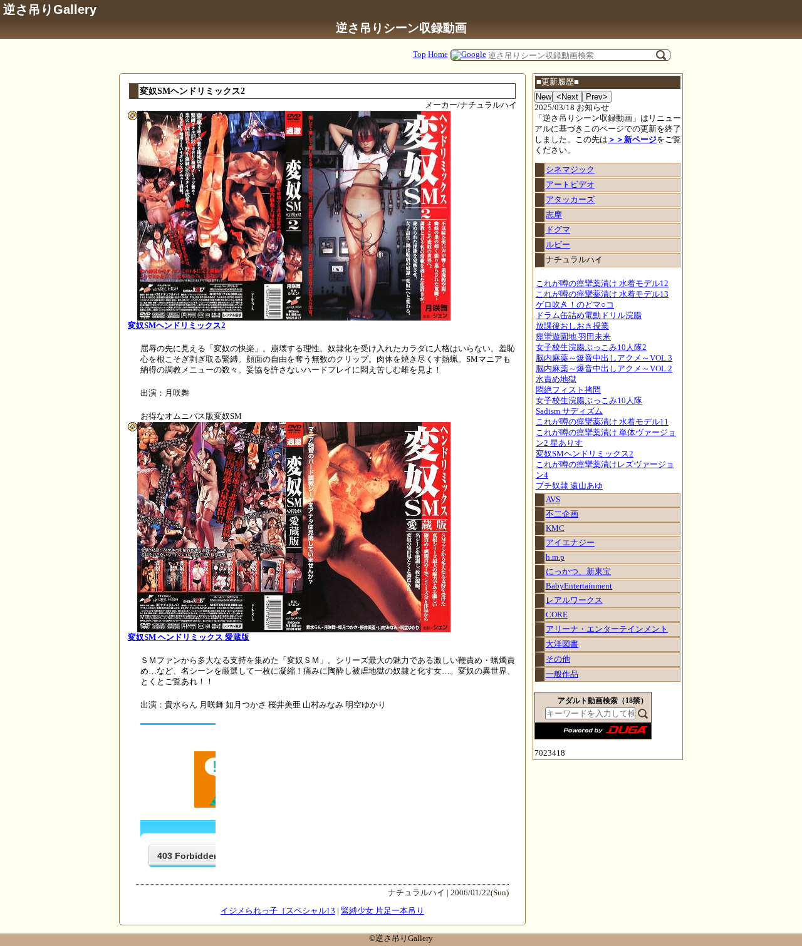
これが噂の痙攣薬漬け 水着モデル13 (602, 294)
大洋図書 (562, 644)
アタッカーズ (570, 199)
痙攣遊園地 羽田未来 (573, 336)
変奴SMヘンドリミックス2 (584, 454)
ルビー (558, 244)
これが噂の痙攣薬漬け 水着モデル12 (602, 283)
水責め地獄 (556, 379)
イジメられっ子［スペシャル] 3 (278, 911)
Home (438, 54)
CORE (557, 614)
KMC (555, 528)
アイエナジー (570, 542)
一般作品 (562, 674)
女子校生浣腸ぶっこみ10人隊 (589, 400)
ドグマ (558, 229)
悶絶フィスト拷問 (568, 390)
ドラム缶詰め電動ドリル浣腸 (589, 315)
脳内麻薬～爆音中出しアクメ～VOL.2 (604, 368)
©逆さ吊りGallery (401, 938)
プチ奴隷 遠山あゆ (569, 485)
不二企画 (562, 514)
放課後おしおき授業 (572, 326)
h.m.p (555, 557)
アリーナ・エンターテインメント (607, 629)
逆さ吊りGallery (49, 9)
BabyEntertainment (579, 586)
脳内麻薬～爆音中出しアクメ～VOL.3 (604, 358)
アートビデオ (570, 184)
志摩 (554, 214)
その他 (558, 659)
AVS (553, 499)
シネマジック (570, 169)
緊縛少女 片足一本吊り (382, 911)
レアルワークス (574, 600)
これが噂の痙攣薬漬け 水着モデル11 (602, 422)
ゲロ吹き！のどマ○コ (575, 305)
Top (419, 54)
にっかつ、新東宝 (578, 571)
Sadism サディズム (569, 411)
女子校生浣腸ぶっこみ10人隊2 (591, 347)
